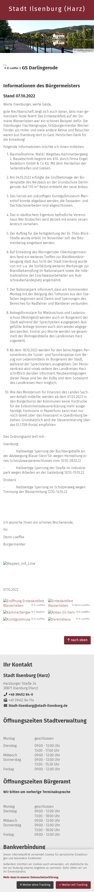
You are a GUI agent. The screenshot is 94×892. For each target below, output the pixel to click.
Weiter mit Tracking (74, 884)
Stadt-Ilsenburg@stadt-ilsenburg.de (35, 706)
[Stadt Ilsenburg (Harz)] (47, 690)
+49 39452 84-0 (18, 694)
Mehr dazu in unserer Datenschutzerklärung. (31, 877)
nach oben (79, 640)
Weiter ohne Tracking (36, 884)
